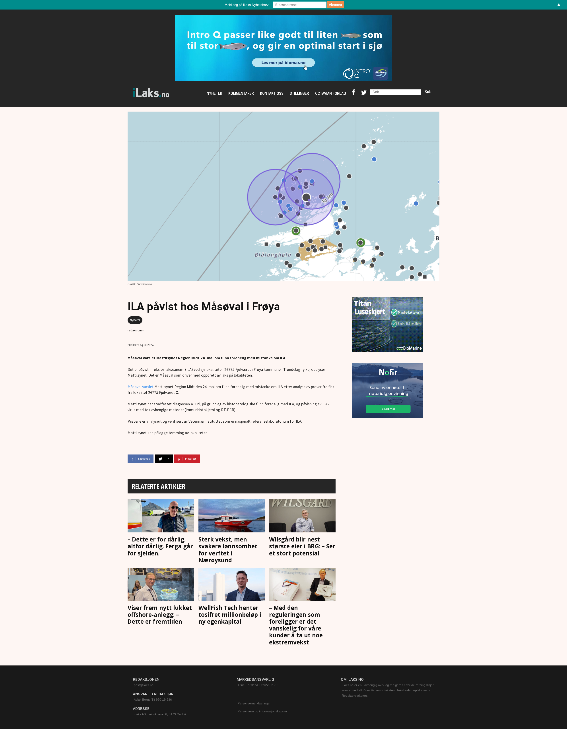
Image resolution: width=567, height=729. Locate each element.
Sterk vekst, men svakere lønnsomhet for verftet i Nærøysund (227, 549)
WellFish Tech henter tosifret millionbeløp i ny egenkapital (229, 614)
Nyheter (135, 320)
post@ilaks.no (143, 685)
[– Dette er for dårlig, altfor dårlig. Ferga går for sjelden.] (161, 516)
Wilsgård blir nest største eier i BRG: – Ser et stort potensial (302, 546)
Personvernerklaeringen (254, 703)
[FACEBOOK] (353, 93)
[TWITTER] (364, 93)
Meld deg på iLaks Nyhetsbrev (247, 5)
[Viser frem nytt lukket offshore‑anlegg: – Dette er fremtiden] (161, 585)
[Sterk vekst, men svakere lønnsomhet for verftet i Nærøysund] (231, 516)
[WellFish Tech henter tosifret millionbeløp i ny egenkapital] (231, 585)
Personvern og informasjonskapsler (262, 711)
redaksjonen (136, 330)
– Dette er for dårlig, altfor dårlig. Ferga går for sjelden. (160, 546)
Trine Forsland (248, 685)
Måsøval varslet (140, 386)
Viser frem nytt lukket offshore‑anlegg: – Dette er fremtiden (160, 614)
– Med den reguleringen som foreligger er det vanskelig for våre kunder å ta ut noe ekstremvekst (296, 625)
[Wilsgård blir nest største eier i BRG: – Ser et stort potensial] (302, 516)
